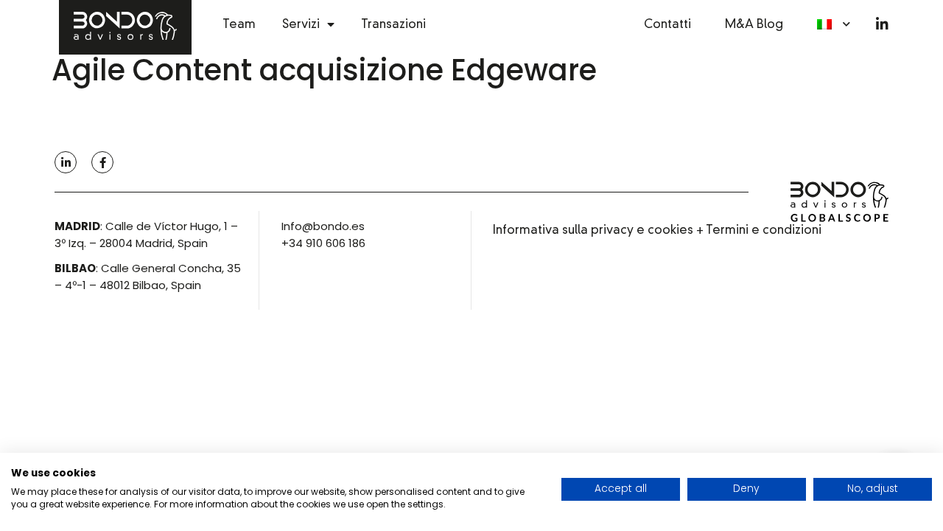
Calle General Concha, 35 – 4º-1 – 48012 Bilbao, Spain (148, 276)
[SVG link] (839, 203)
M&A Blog (754, 24)
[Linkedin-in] (882, 24)
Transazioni (393, 24)
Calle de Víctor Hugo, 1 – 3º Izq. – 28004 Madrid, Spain (146, 234)
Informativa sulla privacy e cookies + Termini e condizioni (657, 230)
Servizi (301, 24)
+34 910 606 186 (323, 243)
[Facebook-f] (102, 162)
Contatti (667, 24)
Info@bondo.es (323, 226)
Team (239, 24)
